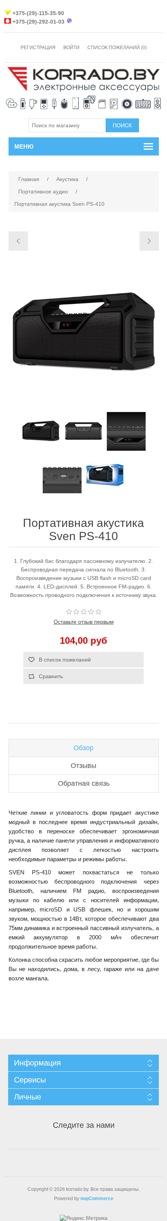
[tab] (84, 748)
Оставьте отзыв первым (84, 622)
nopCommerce (96, 1198)
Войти (71, 47)
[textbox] (67, 125)
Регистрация (38, 47)
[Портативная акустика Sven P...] (18, 241)
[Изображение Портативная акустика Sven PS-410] (40, 431)
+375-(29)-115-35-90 (38, 13)
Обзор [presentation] (83, 748)
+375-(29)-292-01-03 (38, 22)
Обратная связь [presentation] (84, 783)
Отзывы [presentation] (83, 766)
